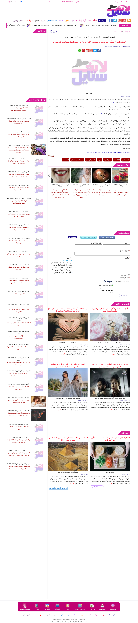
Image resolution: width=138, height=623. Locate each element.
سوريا (100, 159)
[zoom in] (51, 31)
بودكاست (113, 609)
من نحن (92, 609)
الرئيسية (127, 31)
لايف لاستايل (117, 31)
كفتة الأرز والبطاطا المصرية (19, 293)
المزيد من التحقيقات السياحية (58, 488)
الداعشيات (65, 159)
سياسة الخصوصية (25, 609)
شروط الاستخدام (67, 260)
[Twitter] (88, 238)
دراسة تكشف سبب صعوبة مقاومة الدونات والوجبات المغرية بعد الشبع (122, 192)
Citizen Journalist (80, 609)
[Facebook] (107, 238)
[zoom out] (57, 31)
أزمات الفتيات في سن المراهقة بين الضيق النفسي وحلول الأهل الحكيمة (61, 25)
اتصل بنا (47, 609)
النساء (100, 114)
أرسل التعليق (125, 295)
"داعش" (112, 102)
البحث (48, 1)
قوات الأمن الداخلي (77, 159)
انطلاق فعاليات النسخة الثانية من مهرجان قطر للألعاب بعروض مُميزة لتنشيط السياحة (19, 150)
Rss (68, 609)
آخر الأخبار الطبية (96, 487)
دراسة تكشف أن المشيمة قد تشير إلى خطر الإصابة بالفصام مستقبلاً (101, 192)
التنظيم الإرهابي (91, 159)
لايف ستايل (17, 1)
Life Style (117, 159)
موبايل (37, 609)
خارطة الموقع (103, 609)
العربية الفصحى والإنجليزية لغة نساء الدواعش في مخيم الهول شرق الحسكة (108, 152)
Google (9, 1)
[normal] (54, 31)
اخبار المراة (107, 159)
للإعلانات (57, 609)
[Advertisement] (56, 11)
